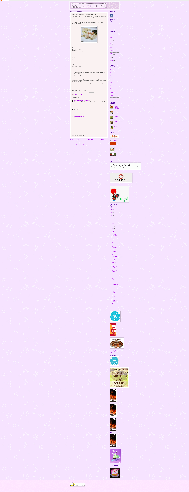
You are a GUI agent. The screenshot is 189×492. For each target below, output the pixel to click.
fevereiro (113, 303)
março (113, 231)
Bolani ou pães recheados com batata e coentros (116, 112)
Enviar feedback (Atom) (77, 141)
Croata (111, 78)
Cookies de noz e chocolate (114, 296)
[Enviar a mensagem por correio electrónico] (88, 92)
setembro (113, 221)
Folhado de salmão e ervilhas (115, 285)
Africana (111, 69)
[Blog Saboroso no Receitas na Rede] (114, 158)
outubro (113, 220)
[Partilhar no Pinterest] (93, 92)
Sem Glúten (81, 94)
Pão (110, 51)
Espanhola (111, 81)
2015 (111, 212)
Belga (110, 73)
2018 (111, 207)
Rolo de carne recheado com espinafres (115, 247)
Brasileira (111, 75)
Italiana (111, 89)
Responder (75, 105)
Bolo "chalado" (114, 262)
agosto (113, 223)
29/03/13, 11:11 (88, 100)
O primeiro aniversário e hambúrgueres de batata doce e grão (116, 107)
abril (112, 229)
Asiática (111, 72)
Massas (111, 47)
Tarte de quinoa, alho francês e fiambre (115, 235)
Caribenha (111, 76)
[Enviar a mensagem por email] (89, 92)
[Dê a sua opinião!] (90, 92)
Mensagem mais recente (75, 139)
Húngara (111, 85)
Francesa (111, 82)
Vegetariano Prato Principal (114, 61)
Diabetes (111, 40)
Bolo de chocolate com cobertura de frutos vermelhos (115, 281)
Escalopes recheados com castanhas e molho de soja (115, 300)
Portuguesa (111, 95)
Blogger (97, 489)
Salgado (111, 53)
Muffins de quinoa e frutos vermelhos (114, 244)
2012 (111, 306)
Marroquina (111, 91)
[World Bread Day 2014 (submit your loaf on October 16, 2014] (114, 352)
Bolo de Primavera (114, 297)
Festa (110, 43)
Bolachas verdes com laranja (116, 117)
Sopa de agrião (114, 251)
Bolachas (111, 36)
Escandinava (111, 79)
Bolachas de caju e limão (114, 279)
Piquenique (111, 50)
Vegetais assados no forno (114, 287)
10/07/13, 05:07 (82, 116)
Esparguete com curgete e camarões (115, 264)
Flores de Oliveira (77, 116)
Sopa (110, 57)
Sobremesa (111, 56)
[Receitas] (113, 155)
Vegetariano (111, 60)
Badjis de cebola (114, 268)
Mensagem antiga (104, 139)
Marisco (76, 94)
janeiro (113, 304)
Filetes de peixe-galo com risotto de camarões (115, 237)
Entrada (111, 41)
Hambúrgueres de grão (115, 257)
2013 (111, 215)
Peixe (78, 94)
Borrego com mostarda (115, 232)
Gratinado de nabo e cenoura (114, 267)
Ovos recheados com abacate (115, 290)
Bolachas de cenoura (115, 242)
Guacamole (113, 259)
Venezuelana (112, 98)
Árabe (111, 99)
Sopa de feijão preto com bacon (114, 292)
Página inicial (90, 139)
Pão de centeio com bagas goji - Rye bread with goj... (114, 273)
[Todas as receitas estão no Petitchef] (113, 145)
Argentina (111, 71)
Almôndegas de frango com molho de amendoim (116, 127)
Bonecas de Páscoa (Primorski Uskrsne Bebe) (115, 253)
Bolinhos (111, 37)
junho (113, 226)
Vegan (111, 58)
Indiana (111, 86)
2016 (111, 210)
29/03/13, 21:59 (81, 108)
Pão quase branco (114, 293)
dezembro (113, 217)
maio (112, 228)
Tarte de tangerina (114, 256)
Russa (111, 96)
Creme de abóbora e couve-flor (114, 271)
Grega (111, 83)
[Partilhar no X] (91, 92)
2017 (111, 209)
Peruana (111, 93)
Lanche (111, 44)
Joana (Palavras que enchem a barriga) (80, 100)
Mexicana (111, 92)
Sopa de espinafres (114, 260)
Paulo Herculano (76, 108)
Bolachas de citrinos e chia (116, 122)
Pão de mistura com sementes (114, 240)
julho (112, 225)
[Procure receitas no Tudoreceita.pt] (113, 140)
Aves (110, 34)
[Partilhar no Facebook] (92, 92)
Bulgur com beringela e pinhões (115, 249)
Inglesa (111, 88)
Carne (111, 38)
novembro (113, 218)
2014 (111, 214)
